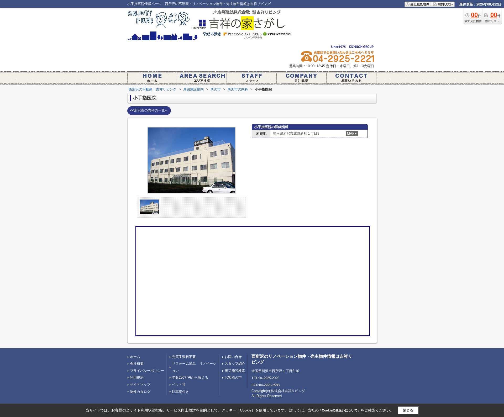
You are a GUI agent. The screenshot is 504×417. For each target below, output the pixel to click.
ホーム (135, 357)
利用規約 (137, 377)
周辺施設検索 (235, 371)
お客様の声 (233, 377)
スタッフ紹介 (235, 364)
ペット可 (179, 385)
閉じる (408, 410)
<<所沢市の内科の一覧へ (149, 110)
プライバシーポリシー (147, 371)
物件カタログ (140, 392)
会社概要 (137, 364)
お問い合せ (233, 357)
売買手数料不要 (184, 357)
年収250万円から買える (190, 377)
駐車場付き (180, 392)
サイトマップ (140, 385)
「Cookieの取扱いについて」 (340, 410)
